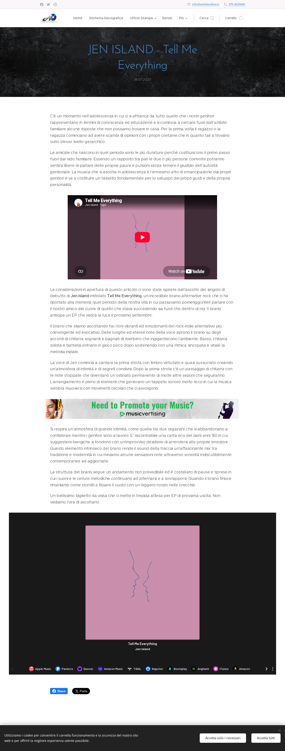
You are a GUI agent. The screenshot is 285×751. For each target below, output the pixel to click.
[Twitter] (48, 4)
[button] (207, 18)
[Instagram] (55, 4)
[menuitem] (79, 18)
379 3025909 (237, 4)
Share (61, 691)
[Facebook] (42, 4)
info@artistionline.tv (205, 4)
